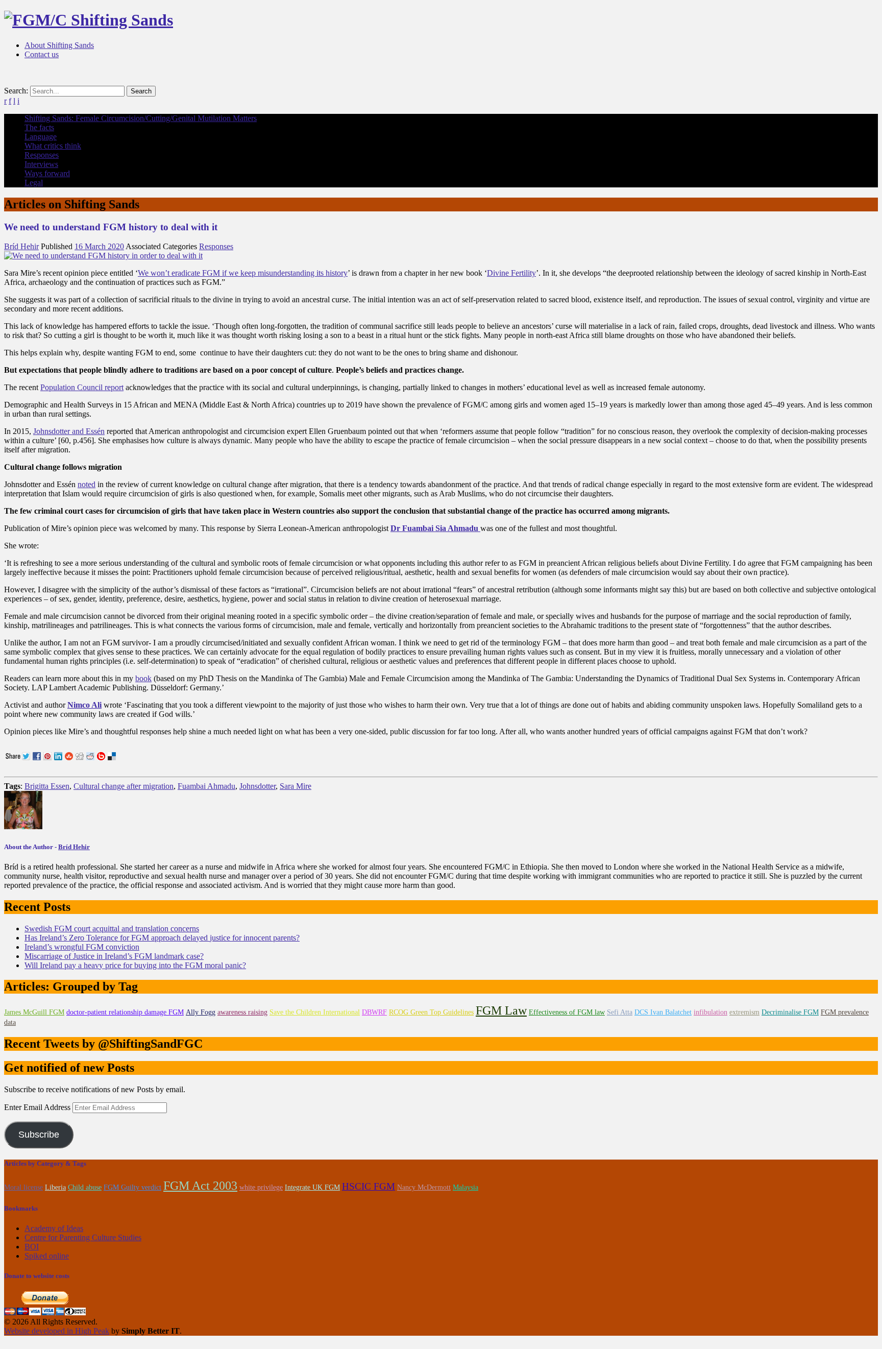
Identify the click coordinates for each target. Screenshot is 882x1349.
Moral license (23, 1187)
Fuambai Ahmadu (206, 786)
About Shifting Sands (59, 45)
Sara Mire (295, 786)
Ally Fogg (200, 1012)
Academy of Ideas (53, 1228)
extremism (744, 1012)
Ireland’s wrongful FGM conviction (81, 947)
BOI (31, 1246)
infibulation (710, 1012)
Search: (16, 90)
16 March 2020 (99, 246)
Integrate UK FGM (312, 1187)
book (143, 678)
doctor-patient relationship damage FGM (125, 1012)
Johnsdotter (257, 786)
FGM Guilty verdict (132, 1187)
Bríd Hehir (21, 246)
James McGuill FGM (34, 1012)
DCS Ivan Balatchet (663, 1012)
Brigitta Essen (46, 786)
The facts (39, 127)
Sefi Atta (619, 1012)
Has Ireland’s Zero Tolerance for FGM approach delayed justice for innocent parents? (162, 937)
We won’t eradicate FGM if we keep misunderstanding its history (243, 273)
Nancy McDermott (424, 1187)
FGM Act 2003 (200, 1185)
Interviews (41, 164)
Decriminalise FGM (790, 1012)
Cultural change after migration (124, 786)
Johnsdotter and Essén (69, 431)
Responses (41, 155)
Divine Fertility (511, 273)
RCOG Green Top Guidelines (431, 1012)
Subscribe (38, 1134)
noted (86, 484)
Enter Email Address (38, 1107)
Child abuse (85, 1187)
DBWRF (374, 1012)
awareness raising (242, 1012)
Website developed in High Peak (56, 1331)
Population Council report (82, 387)
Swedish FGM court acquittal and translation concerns (111, 928)
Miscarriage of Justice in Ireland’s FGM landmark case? (114, 956)
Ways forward (47, 173)
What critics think (52, 145)
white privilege (261, 1187)
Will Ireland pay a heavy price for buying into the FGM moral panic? (135, 965)
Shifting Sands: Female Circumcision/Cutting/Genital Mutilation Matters (140, 118)
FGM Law (501, 1010)
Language (40, 136)
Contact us (41, 54)
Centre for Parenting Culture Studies (82, 1237)
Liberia (55, 1187)
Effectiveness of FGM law (567, 1012)
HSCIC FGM (368, 1186)
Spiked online (46, 1255)
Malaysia (465, 1187)
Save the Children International (315, 1012)
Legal (33, 182)
